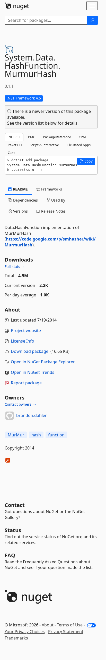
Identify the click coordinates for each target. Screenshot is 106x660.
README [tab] (20, 189)
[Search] (92, 20)
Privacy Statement (65, 631)
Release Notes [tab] (53, 211)
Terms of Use (70, 625)
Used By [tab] (57, 200)
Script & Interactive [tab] (44, 145)
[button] (86, 161)
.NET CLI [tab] (14, 137)
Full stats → (15, 266)
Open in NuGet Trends (32, 372)
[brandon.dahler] (9, 415)
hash (36, 435)
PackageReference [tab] (57, 137)
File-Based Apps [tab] (79, 145)
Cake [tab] (11, 152)
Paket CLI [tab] (15, 145)
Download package (29, 351)
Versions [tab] (20, 211)
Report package (26, 383)
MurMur (16, 435)
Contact (15, 505)
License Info (22, 341)
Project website (26, 330)
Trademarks (16, 638)
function (56, 435)
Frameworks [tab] (51, 189)
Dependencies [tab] (25, 200)
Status (13, 530)
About (48, 625)
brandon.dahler (31, 415)
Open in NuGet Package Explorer (43, 362)
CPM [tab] (82, 137)
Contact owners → (20, 404)
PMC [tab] (31, 137)
